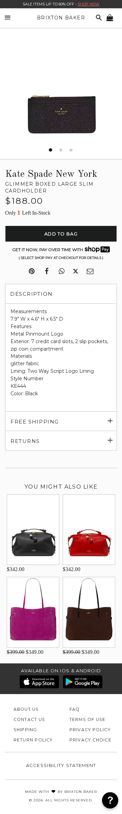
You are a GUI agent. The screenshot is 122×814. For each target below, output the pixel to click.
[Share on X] (75, 271)
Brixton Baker (61, 18)
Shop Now (88, 4)
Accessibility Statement (61, 765)
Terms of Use (87, 719)
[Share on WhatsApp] (61, 271)
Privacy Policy (89, 729)
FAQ (74, 709)
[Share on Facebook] (47, 271)
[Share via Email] (90, 271)
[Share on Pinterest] (32, 271)
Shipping (25, 729)
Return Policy (33, 739)
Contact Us (29, 719)
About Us (26, 709)
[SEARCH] (97, 18)
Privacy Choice (90, 739)
